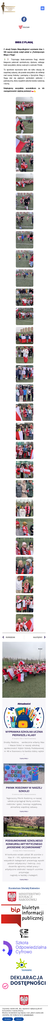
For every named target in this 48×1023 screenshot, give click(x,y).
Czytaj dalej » (24, 758)
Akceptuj (8, 1019)
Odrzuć (18, 1019)
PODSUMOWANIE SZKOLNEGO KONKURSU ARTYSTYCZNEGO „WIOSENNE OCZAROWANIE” (24, 844)
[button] (43, 8)
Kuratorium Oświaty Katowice (24, 888)
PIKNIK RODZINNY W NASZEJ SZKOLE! (24, 789)
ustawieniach (28, 1015)
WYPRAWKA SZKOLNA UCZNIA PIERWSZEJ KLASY (24, 733)
